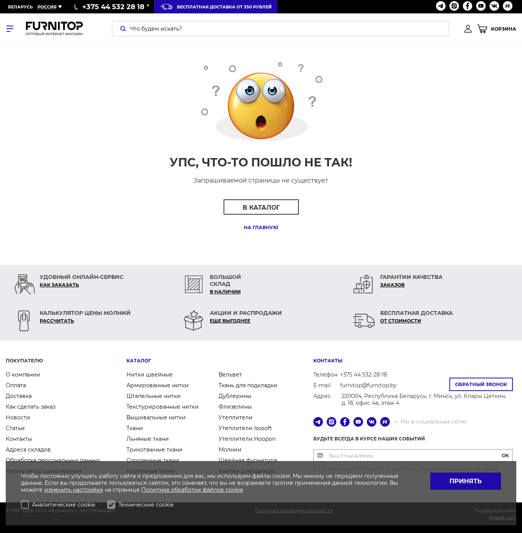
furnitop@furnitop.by (368, 385)
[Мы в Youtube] (481, 6)
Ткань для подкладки (248, 385)
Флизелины (235, 406)
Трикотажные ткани (154, 449)
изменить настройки (73, 489)
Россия (47, 7)
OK (505, 455)
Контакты (19, 438)
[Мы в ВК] (494, 6)
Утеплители (236, 417)
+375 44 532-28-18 (363, 374)
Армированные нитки (157, 385)
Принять (465, 481)
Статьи (15, 428)
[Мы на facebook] (467, 6)
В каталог (261, 207)
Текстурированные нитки (162, 406)
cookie (234, 489)
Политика (156, 489)
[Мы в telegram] (441, 6)
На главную (261, 227)
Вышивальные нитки (156, 417)
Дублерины (235, 396)
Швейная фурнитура (248, 460)
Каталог (138, 360)
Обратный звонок (481, 384)
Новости (18, 417)
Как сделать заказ (30, 406)
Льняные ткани (147, 438)
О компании (23, 374)
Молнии (230, 449)
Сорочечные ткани (152, 460)
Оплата (16, 385)
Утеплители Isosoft (245, 428)
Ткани (134, 428)
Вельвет (230, 374)
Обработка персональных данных (53, 460)
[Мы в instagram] (454, 6)
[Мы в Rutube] (507, 6)
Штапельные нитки (153, 396)
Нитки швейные (149, 374)
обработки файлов (198, 489)
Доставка (19, 396)
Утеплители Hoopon (247, 438)
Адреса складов (28, 449)
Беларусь (20, 7)
